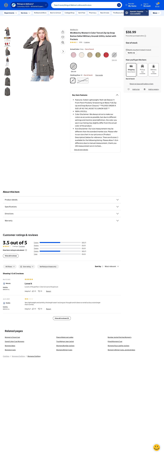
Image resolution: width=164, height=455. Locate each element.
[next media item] (63, 51)
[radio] (73, 55)
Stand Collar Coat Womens (14, 341)
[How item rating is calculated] (26, 250)
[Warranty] (117, 221)
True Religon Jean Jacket (65, 341)
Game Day (133, 13)
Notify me (131, 53)
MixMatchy (74, 30)
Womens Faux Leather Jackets (118, 346)
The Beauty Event (119, 13)
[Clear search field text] (113, 5)
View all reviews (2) (62, 318)
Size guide (99, 75)
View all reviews (11, 256)
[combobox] (86, 5)
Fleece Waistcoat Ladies (64, 337)
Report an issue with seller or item (141, 84)
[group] (80, 42)
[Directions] (117, 214)
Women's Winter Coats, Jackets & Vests (121, 350)
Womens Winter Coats (64, 350)
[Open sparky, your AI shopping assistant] (156, 447)
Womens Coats (10, 350)
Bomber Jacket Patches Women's (119, 337)
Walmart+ (144, 13)
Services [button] (24, 13)
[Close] (44, 13)
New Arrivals (104, 13)
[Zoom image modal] (63, 42)
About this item (11, 191)
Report (48, 291)
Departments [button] (9, 13)
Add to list (136, 89)
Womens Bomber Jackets (65, 346)
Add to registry (153, 89)
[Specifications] (117, 207)
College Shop (69, 13)
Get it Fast (81, 13)
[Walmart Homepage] (6, 5)
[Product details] (117, 200)
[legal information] (145, 36)
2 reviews (22, 246)
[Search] (119, 5)
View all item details (81, 150)
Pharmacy (92, 13)
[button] (131, 5)
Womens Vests (10, 346)
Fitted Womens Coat (115, 341)
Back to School (55, 13)
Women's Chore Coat (12, 337)
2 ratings (87, 42)
